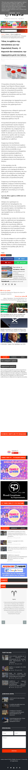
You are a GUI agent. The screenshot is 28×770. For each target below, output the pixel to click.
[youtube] (14, 767)
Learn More (12, 13)
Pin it (9, 262)
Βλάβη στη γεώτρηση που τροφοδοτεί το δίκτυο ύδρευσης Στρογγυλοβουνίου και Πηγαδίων (17, 549)
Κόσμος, (3, 60)
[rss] (20, 767)
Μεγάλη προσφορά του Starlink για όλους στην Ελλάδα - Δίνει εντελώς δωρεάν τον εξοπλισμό (13, 330)
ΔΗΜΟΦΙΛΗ (14, 528)
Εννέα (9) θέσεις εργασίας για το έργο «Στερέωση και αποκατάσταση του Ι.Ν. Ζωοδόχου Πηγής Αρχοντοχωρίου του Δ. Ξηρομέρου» (17, 534)
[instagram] (17, 767)
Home (2, 34)
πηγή (2, 253)
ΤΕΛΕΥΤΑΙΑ (5, 528)
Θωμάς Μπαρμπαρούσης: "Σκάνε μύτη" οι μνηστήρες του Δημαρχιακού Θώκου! (17, 720)
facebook (13, 357)
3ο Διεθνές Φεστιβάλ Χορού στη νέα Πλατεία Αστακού (17, 705)
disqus (22, 357)
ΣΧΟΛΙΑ (23, 528)
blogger (5, 357)
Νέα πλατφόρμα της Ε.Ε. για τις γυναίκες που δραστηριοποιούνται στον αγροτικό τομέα (13, 315)
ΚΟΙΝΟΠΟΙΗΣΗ (9, 259)
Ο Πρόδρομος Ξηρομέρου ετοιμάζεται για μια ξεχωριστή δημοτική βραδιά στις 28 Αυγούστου (16, 713)
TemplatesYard (13, 763)
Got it (18, 13)
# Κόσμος (9, 255)
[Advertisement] (14, 352)
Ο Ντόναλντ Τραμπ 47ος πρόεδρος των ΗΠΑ (13, 344)
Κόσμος (7, 34)
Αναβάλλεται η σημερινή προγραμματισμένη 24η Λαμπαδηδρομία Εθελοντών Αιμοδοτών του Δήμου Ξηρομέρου (17, 557)
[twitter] (11, 767)
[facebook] (8, 767)
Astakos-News (4, 759)
